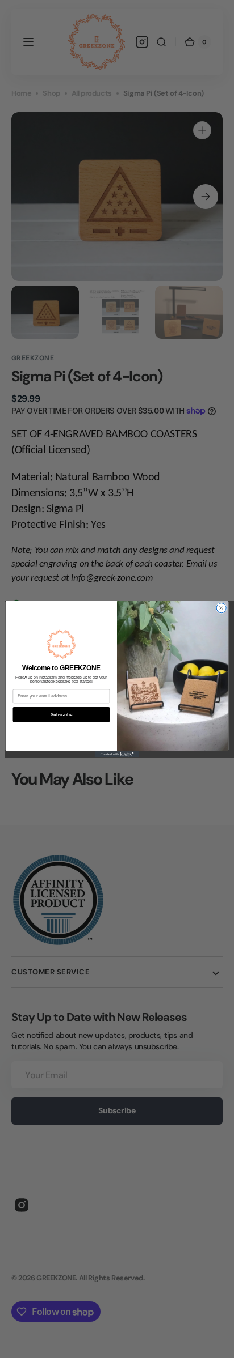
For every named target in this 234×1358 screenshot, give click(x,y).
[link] (61, 643)
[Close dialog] (221, 607)
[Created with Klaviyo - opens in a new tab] (117, 754)
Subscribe (61, 714)
